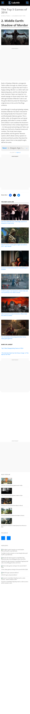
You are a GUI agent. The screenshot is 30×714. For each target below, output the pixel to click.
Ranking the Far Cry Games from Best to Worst (12, 515)
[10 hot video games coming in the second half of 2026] (15, 566)
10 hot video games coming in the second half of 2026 (14, 569)
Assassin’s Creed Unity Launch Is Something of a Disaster (14, 268)
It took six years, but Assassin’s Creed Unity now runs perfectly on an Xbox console (14, 291)
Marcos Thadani (6, 15)
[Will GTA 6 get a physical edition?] (15, 572)
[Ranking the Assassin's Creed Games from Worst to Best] (15, 521)
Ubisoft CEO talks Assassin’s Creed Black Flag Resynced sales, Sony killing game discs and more (14, 562)
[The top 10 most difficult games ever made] (15, 481)
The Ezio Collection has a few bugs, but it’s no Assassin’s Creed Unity (14, 222)
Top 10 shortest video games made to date (11, 495)
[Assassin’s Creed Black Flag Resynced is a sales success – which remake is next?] (15, 578)
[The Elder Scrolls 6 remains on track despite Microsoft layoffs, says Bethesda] (15, 550)
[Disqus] (15, 417)
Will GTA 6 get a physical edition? (9, 575)
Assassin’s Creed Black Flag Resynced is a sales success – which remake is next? (15, 582)
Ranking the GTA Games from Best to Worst (12, 505)
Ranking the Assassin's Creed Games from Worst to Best (13, 526)
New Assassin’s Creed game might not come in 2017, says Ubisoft (14, 245)
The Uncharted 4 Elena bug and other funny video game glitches (13, 337)
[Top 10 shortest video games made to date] (15, 491)
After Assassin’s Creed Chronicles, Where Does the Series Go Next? (14, 314)
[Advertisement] (15, 65)
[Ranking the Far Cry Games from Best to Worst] (15, 511)
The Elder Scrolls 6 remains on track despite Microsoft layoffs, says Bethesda (14, 553)
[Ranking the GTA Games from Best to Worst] (15, 501)
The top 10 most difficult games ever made (11, 485)
